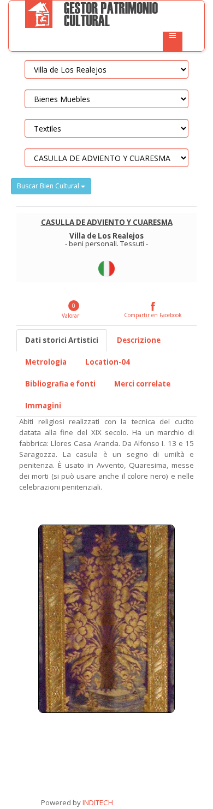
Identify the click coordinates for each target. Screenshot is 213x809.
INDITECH (97, 802)
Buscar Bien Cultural (49, 186)
